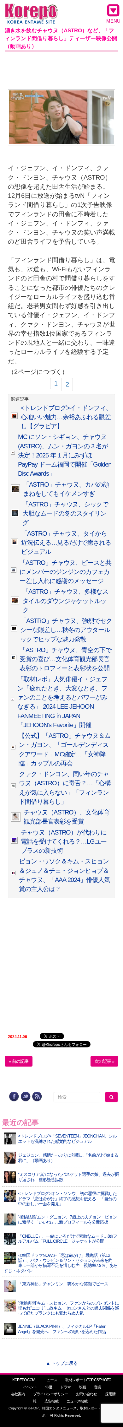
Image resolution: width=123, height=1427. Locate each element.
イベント (30, 1387)
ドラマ (65, 1387)
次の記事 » (104, 1061)
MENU (113, 21)
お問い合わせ (86, 1394)
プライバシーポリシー (50, 1394)
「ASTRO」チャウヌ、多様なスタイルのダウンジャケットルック (65, 601)
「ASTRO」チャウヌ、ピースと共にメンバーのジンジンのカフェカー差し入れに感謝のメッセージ (65, 572)
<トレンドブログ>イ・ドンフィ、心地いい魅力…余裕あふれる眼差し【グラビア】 (66, 417)
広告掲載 (51, 1401)
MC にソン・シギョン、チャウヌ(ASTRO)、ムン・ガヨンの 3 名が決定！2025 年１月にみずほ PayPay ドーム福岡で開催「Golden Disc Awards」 (64, 455)
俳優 (48, 1387)
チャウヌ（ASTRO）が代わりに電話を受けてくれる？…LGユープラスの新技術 (64, 841)
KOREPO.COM (23, 1380)
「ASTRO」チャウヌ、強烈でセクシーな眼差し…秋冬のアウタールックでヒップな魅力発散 (66, 630)
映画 (82, 1387)
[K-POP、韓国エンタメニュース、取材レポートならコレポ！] (31, 9)
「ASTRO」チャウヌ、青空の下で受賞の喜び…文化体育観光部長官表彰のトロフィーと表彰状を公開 (65, 659)
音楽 (97, 1387)
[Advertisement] (61, 69)
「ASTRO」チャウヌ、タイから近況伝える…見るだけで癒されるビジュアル (66, 542)
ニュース (50, 1380)
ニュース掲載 (77, 1401)
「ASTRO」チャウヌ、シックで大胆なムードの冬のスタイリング (65, 513)
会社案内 (18, 1394)
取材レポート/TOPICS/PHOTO (88, 1380)
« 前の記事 (18, 1061)
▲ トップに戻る (62, 1363)
